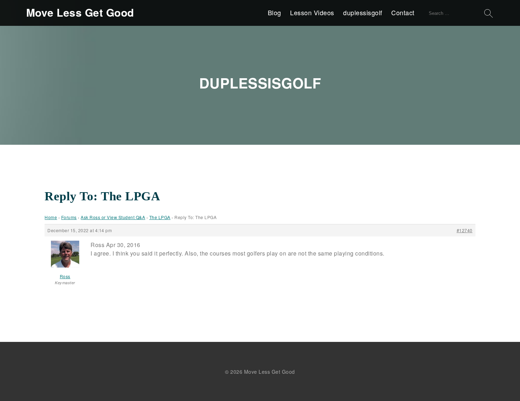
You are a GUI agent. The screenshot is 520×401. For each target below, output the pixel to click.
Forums (69, 217)
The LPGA (160, 217)
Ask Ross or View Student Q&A (113, 217)
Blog (274, 12)
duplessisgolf (362, 12)
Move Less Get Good (80, 12)
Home (51, 217)
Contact (403, 12)
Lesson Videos (312, 12)
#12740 (465, 230)
